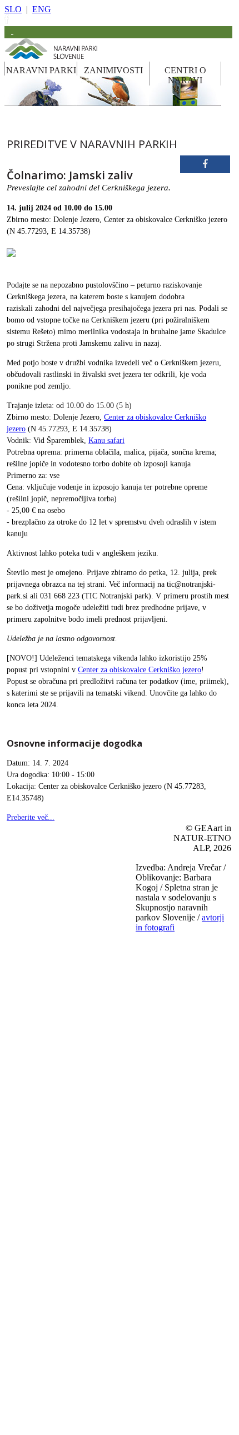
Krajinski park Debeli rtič (61, 960)
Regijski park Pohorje (56, 924)
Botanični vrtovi (49, 1289)
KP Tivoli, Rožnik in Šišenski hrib (73, 1143)
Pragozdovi (43, 1271)
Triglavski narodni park (58, 869)
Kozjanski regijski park (58, 887)
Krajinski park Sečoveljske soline (72, 1107)
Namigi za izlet (155, 1216)
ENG (41, 9)
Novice (145, 1399)
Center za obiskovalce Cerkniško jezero (139, 670)
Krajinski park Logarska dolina (68, 1052)
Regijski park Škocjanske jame (68, 942)
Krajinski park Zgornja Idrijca (67, 1162)
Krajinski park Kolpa (55, 997)
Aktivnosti (149, 1234)
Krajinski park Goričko (58, 979)
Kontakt (146, 1380)
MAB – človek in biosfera (62, 1363)
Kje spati (147, 1289)
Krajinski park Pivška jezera (65, 1070)
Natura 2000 (44, 1344)
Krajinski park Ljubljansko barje (70, 1034)
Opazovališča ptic (51, 1216)
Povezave (148, 1362)
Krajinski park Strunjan (58, 1125)
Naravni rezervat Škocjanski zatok (72, 1180)
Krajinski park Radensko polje (68, 1088)
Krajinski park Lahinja (57, 1015)
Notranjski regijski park (59, 905)
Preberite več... (30, 817)
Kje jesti (146, 1271)
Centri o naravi (155, 1417)
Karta (143, 1344)
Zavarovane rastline (53, 1308)
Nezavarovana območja (58, 1326)
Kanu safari (106, 440)
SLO (13, 9)
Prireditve (148, 1253)
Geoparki (40, 1253)
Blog (142, 1308)
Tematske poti (46, 1234)
